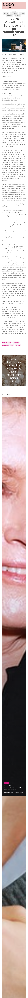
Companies (14, 13)
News (6, 783)
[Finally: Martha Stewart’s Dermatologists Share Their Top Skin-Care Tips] (14, 596)
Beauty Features (6, 342)
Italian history (6, 70)
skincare (17, 15)
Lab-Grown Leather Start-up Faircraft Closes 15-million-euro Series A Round (14, 370)
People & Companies (7, 345)
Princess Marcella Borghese (10, 120)
